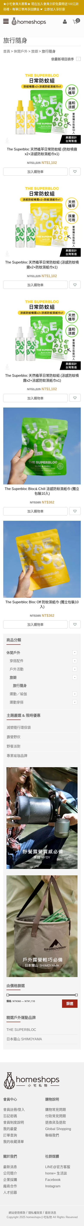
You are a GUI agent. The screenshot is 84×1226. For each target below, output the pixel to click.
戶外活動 (16, 669)
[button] (75, 171)
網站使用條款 (17, 1212)
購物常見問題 (55, 1109)
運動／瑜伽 (18, 694)
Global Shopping (58, 1129)
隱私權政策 (35, 1212)
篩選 (69, 1003)
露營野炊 (13, 737)
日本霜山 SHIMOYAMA (24, 1039)
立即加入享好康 (54, 9)
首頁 (6, 51)
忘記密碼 (10, 1116)
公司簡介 (10, 1173)
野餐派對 (13, 746)
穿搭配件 (16, 661)
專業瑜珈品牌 (17, 756)
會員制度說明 (13, 1122)
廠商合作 (10, 1186)
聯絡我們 (52, 1135)
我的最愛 (10, 1129)
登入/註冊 (65, 22)
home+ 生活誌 (56, 1173)
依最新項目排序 (62, 59)
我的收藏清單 (13, 1142)
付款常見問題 (55, 1116)
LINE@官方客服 (57, 1167)
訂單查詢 (10, 1135)
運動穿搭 (16, 702)
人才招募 (10, 1192)
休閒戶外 (21, 51)
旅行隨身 (20, 685)
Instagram (52, 1186)
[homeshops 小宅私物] (29, 21)
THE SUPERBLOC (21, 1030)
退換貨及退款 (55, 1122)
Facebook (53, 1180)
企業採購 (10, 1180)
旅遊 (34, 51)
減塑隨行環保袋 (19, 727)
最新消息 (10, 1167)
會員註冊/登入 (14, 1109)
